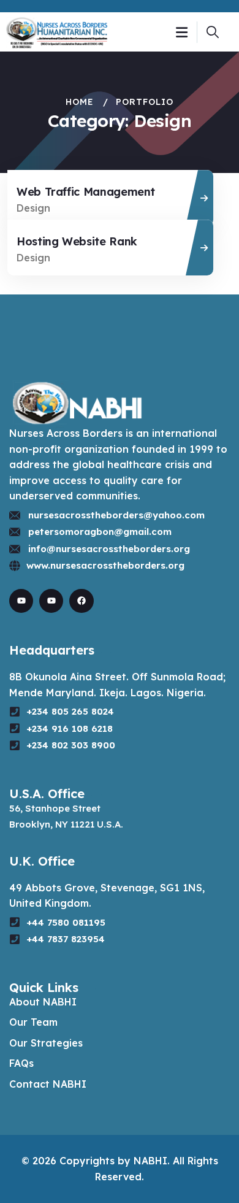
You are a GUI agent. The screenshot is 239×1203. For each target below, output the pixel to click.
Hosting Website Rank (77, 241)
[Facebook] (81, 601)
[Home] (57, 31)
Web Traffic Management (86, 192)
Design (33, 208)
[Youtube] (21, 601)
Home (80, 101)
